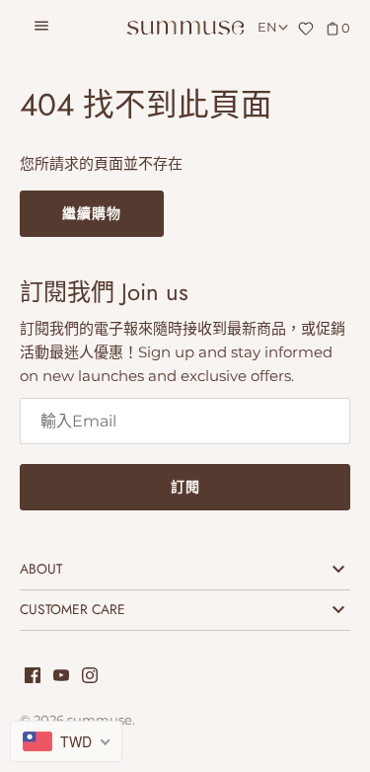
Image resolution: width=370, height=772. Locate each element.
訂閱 (185, 487)
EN (267, 27)
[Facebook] (32, 677)
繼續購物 (91, 213)
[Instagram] (90, 677)
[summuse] (185, 28)
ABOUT (41, 569)
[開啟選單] (41, 28)
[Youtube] (61, 677)
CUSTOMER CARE (72, 609)
